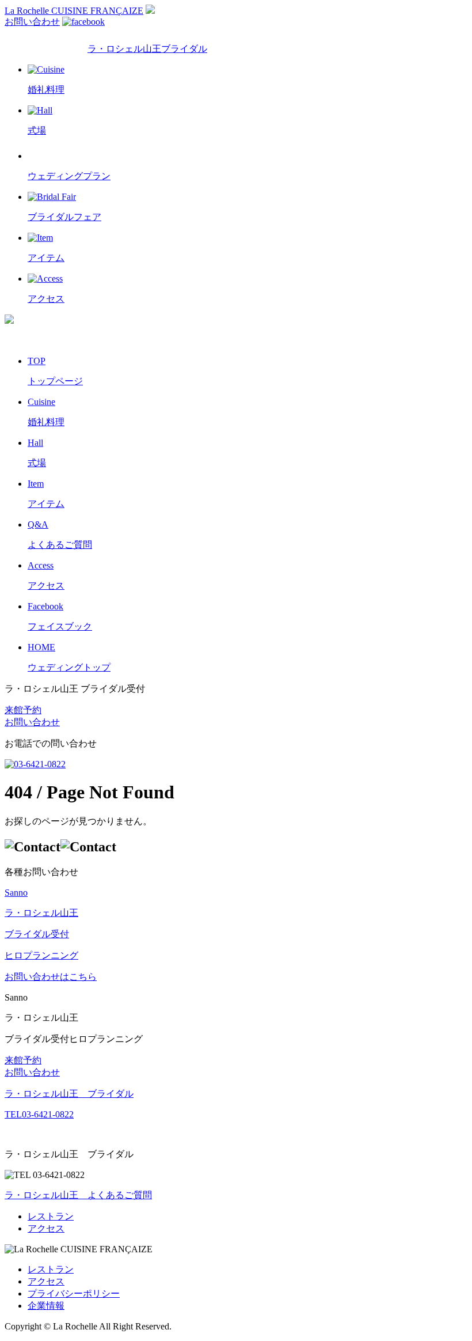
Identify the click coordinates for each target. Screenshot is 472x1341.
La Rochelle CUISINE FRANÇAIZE (74, 11)
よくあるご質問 (78, 1195)
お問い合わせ (32, 21)
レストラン (51, 1216)
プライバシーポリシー (74, 1293)
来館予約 (23, 710)
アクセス (46, 1228)
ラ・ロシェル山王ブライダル (147, 49)
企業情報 (46, 1305)
